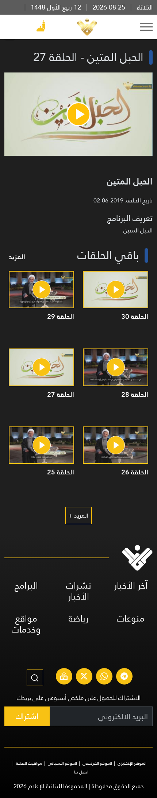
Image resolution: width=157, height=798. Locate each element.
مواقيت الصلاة (29, 763)
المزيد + (78, 515)
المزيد (17, 257)
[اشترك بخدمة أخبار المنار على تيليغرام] (124, 677)
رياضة (78, 618)
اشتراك (27, 716)
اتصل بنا (81, 772)
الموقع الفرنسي (97, 763)
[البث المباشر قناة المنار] (64, 677)
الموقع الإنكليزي (132, 763)
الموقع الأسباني (62, 763)
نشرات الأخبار (78, 591)
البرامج (26, 585)
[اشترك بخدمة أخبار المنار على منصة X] (84, 677)
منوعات (131, 618)
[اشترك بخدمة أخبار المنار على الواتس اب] (104, 677)
